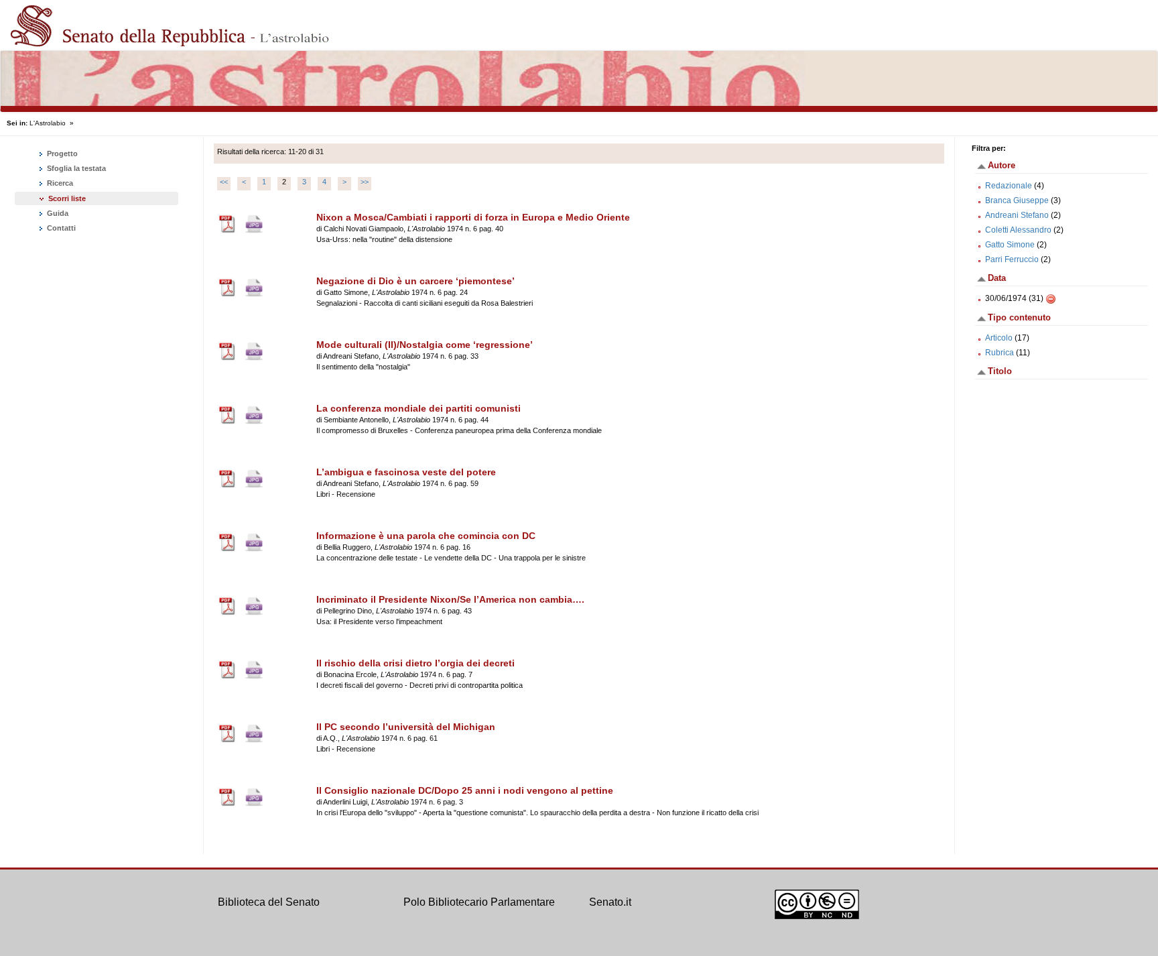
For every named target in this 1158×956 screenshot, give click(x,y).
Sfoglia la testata (75, 168)
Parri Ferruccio (1012, 259)
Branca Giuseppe (1017, 200)
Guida (56, 213)
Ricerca (59, 183)
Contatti (60, 228)
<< (224, 182)
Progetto (61, 154)
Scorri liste (67, 198)
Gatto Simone (1010, 244)
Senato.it (610, 902)
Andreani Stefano (1017, 215)
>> (365, 182)
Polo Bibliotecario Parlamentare (479, 902)
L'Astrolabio (47, 123)
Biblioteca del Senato (269, 902)
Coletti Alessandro (1018, 230)
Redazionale (1008, 185)
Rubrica (999, 352)
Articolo (999, 338)
